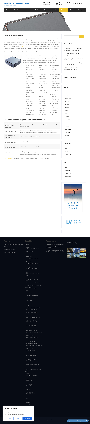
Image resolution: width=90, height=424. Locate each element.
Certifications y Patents (31, 400)
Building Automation (30, 267)
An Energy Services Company (32, 248)
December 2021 (68, 123)
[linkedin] (80, 3)
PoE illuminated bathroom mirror (33, 366)
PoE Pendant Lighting (30, 348)
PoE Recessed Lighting (31, 354)
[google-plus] (77, 3)
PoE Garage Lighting (30, 341)
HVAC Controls (29, 294)
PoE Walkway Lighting (31, 359)
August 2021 (67, 126)
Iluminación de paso (30, 360)
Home (7, 10)
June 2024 (67, 107)
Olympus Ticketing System (32, 309)
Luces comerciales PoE (31, 327)
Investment (67, 151)
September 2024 (68, 98)
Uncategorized (68, 154)
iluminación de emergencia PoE (33, 282)
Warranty (28, 402)
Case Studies (36, 10)
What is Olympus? (30, 251)
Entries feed (67, 170)
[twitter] (75, 3)
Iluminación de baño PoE (31, 321)
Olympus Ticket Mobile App (32, 312)
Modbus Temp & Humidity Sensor (33, 317)
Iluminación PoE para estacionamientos (34, 345)
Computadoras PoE (30, 385)
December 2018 (68, 129)
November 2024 (68, 92)
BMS (27, 272)
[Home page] (73, 211)
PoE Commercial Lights (31, 325)
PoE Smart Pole (29, 261)
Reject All (18, 418)
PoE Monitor (28, 379)
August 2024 (67, 101)
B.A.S (66, 148)
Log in (66, 167)
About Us (16, 10)
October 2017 (67, 132)
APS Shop (79, 10)
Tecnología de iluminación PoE (33, 258)
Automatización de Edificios (32, 268)
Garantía (28, 404)
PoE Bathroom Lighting (31, 320)
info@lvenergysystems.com (10, 252)
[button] (78, 420)
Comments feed (68, 173)
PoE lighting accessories (31, 375)
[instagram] (82, 3)
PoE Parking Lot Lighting (31, 343)
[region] (18, 413)
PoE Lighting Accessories (31, 373)
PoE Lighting (29, 256)
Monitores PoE (29, 380)
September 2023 (68, 113)
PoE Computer (29, 384)
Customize (9, 418)
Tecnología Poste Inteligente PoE (33, 263)
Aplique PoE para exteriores (32, 337)
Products (63, 10)
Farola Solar (28, 389)
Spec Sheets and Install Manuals (33, 307)
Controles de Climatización (32, 295)
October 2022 (67, 120)
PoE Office (24, 46)
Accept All (27, 418)
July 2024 (67, 104)
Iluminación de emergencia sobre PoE (34, 332)
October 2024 (67, 95)
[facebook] (73, 3)
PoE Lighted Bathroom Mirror (32, 364)
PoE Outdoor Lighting (30, 335)
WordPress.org (68, 176)
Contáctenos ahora (8, 158)
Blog (45, 10)
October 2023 (67, 110)
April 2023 (67, 116)
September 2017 (68, 135)
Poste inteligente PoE (30, 393)
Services (26, 10)
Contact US (53, 10)
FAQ (71, 10)
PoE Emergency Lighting (31, 330)
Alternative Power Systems (18, 3)
